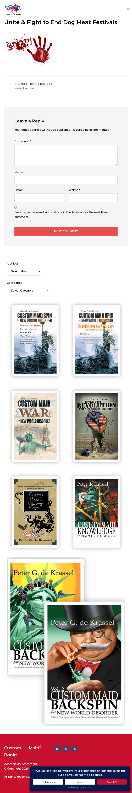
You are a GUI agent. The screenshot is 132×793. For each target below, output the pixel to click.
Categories (14, 282)
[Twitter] (66, 748)
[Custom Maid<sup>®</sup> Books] (13, 9)
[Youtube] (74, 748)
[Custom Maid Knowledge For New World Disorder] (96, 512)
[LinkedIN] (57, 748)
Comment (22, 141)
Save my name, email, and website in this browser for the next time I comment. (61, 215)
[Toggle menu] (128, 9)
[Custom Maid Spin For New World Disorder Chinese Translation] (96, 341)
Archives (13, 263)
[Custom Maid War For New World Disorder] (35, 426)
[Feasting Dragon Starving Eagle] (35, 512)
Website (74, 190)
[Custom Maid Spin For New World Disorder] (35, 341)
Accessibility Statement (20, 764)
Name (18, 172)
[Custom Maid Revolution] (96, 426)
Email (18, 190)
